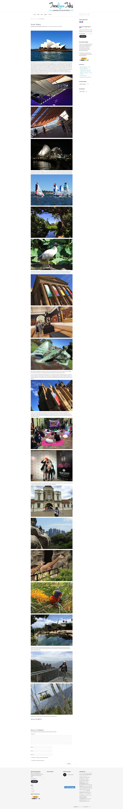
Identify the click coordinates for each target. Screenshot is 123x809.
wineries (87, 801)
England (86, 780)
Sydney (56, 26)
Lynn (35, 26)
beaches (88, 774)
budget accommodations (83, 776)
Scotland (88, 794)
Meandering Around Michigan (85, 77)
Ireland (86, 785)
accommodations (82, 773)
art (91, 773)
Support (45, 14)
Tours (87, 798)
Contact (49, 14)
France (81, 781)
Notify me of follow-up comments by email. (40, 757)
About (38, 14)
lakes (84, 786)
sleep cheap (90, 795)
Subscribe (83, 36)
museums (82, 789)
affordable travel (87, 773)
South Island (83, 796)
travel (90, 798)
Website (32, 754)
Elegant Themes (80, 806)
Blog (42, 14)
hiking (81, 783)
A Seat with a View (83, 75)
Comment (33, 733)
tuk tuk (85, 799)
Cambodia (81, 777)
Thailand (82, 798)
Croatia (81, 780)
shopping (81, 795)
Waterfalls (82, 801)
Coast (81, 779)
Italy (81, 786)
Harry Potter (85, 781)
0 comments (60, 26)
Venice (88, 799)
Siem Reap (85, 795)
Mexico (90, 788)
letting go (87, 786)
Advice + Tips (36, 18)
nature (85, 790)
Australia (52, 26)
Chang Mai (87, 777)
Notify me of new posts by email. (38, 760)
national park (87, 789)
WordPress (89, 806)
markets (85, 788)
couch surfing (85, 778)
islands (90, 784)
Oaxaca (87, 792)
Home (35, 14)
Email (32, 750)
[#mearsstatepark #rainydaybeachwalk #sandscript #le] (69, 781)
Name (32, 747)
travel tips (81, 799)
